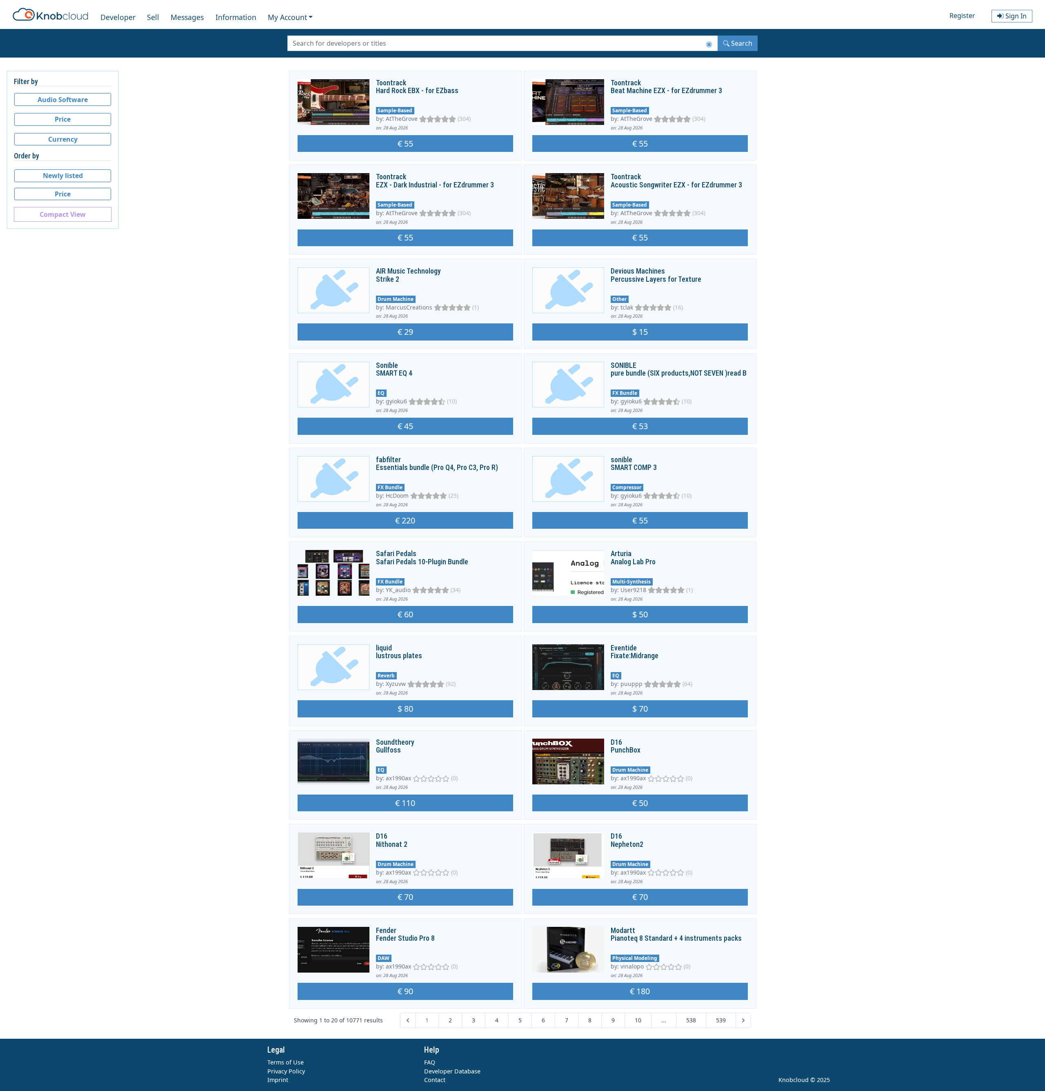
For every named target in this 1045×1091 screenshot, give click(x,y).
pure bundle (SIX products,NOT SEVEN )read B (679, 373)
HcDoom (397, 495)
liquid (384, 648)
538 (691, 1020)
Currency (63, 139)
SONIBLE (623, 365)
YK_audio (398, 590)
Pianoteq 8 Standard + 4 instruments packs (676, 938)
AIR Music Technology (408, 271)
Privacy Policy (286, 1071)
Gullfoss (388, 750)
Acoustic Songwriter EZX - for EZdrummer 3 (676, 185)
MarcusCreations (409, 307)
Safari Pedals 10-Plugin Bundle (422, 562)
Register (962, 15)
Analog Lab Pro (633, 562)
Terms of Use (285, 1062)
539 (721, 1020)
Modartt (623, 930)
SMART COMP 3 (634, 467)
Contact (434, 1080)
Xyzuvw (396, 684)
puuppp (631, 684)
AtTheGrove (402, 118)
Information (236, 17)
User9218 (633, 590)
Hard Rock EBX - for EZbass (417, 91)
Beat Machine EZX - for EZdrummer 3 (666, 91)
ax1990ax (398, 778)
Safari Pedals (396, 554)
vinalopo (632, 966)
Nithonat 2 (391, 844)
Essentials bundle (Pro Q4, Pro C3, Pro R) (437, 467)
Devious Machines (638, 271)
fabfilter (388, 460)
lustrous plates (399, 656)
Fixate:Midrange (634, 656)
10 (638, 1020)
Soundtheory (395, 742)
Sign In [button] (1015, 15)
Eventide (624, 648)
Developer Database (452, 1071)
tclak (626, 307)
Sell (153, 17)
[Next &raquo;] (743, 1020)
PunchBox (625, 750)
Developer (118, 17)
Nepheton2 (627, 844)
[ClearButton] (709, 44)
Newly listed (63, 175)
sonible (621, 460)
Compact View (63, 214)
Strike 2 (387, 279)
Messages (187, 17)
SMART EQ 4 (394, 373)
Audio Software (63, 99)
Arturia (621, 554)
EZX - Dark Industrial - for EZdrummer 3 (435, 185)
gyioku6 (396, 401)
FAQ (429, 1062)
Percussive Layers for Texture (656, 279)
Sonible (387, 365)
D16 (616, 742)
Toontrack (391, 83)
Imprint (277, 1080)
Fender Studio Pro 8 (405, 938)
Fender (386, 930)
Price (63, 119)
